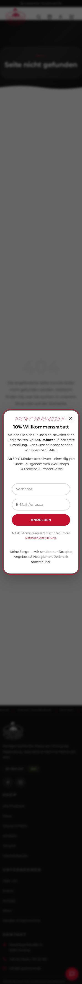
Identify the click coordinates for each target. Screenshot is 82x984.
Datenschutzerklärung (40, 537)
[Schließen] (71, 418)
